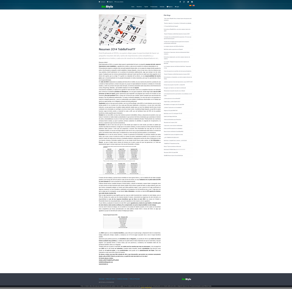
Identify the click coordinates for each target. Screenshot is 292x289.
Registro (111, 1)
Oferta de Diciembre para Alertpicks (172, 119)
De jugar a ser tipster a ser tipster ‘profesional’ (175, 87)
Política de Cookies (110, 278)
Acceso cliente (119, 1)
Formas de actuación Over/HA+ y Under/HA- (174, 84)
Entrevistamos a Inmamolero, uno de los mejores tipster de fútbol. (178, 77)
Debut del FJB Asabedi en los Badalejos (173, 128)
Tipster (146, 6)
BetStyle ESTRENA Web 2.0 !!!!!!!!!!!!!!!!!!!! (174, 149)
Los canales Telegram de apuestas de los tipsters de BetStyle (176, 62)
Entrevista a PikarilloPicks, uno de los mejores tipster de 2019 (177, 30)
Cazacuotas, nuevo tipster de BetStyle (173, 125)
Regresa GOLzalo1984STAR (170, 110)
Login (177, 6)
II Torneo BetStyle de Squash (171, 26)
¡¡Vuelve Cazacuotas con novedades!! (173, 107)
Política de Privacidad (135, 278)
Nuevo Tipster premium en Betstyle (172, 146)
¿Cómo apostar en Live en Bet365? (172, 98)
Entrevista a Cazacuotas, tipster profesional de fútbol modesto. (176, 53)
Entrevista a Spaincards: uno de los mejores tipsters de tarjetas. (177, 57)
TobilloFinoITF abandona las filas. (172, 143)
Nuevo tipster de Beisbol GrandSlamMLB (173, 131)
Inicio (132, 6)
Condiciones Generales (122, 278)
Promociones (153, 6)
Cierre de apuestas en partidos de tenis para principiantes (177, 71)
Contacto (102, 1)
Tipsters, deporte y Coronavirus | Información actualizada (177, 23)
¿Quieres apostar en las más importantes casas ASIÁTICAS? (178, 81)
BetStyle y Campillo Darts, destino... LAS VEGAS (175, 140)
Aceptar (142, 287)
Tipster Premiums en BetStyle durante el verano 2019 (177, 33)
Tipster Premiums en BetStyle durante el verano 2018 (177, 74)
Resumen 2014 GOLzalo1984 (171, 152)
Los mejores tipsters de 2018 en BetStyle (174, 46)
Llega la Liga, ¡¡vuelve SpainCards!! (172, 101)
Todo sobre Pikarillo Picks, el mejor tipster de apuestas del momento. (177, 19)
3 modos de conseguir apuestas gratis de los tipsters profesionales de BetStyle (176, 42)
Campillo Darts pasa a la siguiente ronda (173, 134)
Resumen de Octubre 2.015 (170, 122)
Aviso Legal (101, 278)
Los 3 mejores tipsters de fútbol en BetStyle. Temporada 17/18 (177, 67)
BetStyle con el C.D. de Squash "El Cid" (173, 113)
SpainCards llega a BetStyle (170, 116)
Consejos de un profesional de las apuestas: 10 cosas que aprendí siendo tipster (177, 37)
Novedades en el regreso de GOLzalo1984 (174, 104)
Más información (148, 287)
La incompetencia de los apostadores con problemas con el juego (178, 94)
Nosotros (139, 6)
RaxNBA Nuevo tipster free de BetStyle (173, 155)
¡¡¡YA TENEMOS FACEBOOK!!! (171, 137)
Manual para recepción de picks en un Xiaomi (174, 90)
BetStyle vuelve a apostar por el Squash (173, 49)
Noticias (162, 6)
